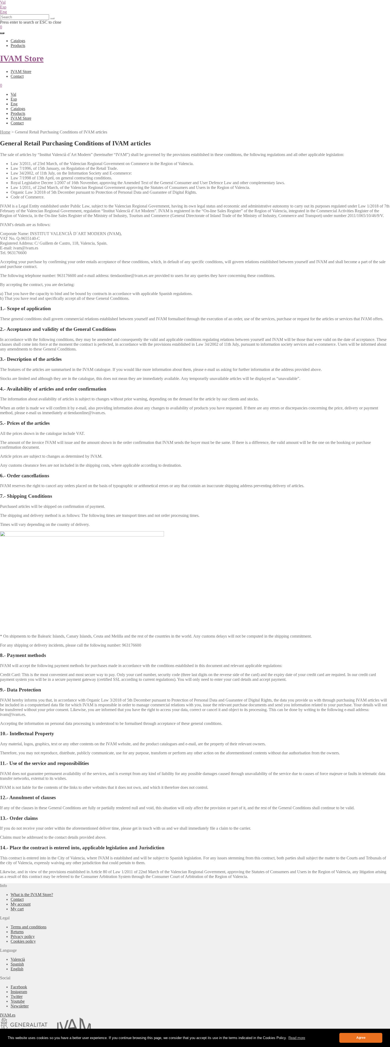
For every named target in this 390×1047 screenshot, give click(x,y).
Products (18, 45)
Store (22, 58)
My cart (17, 909)
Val (3, 2)
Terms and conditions (28, 927)
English (17, 969)
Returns (17, 931)
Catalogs (18, 40)
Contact (17, 76)
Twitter (17, 996)
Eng (3, 12)
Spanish (17, 964)
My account (21, 904)
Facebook (19, 987)
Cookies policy (23, 941)
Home (5, 132)
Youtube (18, 1001)
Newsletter (20, 1006)
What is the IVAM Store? (32, 894)
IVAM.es (7, 1015)
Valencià (18, 959)
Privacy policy (23, 936)
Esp (3, 7)
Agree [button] (361, 1037)
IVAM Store (21, 71)
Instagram (19, 991)
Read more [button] (296, 1038)
